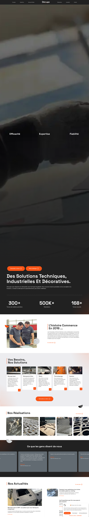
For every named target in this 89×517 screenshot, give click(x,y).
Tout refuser (74, 513)
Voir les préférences (83, 513)
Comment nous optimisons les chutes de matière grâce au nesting (69, 490)
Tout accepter (67, 513)
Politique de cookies (72, 515)
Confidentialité (79, 515)
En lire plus (10, 514)
